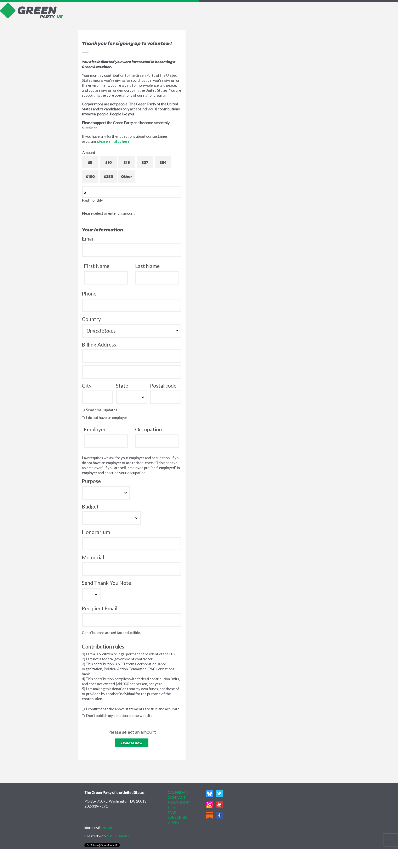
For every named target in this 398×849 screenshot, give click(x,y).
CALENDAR (178, 792)
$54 (163, 162)
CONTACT (177, 797)
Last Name (147, 266)
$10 (108, 162)
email (107, 827)
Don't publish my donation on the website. (120, 715)
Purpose (91, 481)
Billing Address (99, 344)
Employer (95, 429)
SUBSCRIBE (177, 817)
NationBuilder (117, 836)
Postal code (163, 385)
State (122, 385)
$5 (90, 162)
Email (88, 238)
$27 (145, 162)
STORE (174, 822)
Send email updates (102, 409)
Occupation (148, 429)
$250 (108, 176)
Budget (90, 506)
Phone (89, 293)
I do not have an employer (107, 417)
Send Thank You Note (106, 583)
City (87, 385)
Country (91, 319)
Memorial (93, 557)
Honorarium (96, 532)
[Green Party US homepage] (31, 10)
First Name (96, 266)
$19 (127, 162)
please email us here (113, 141)
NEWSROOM (179, 802)
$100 (90, 176)
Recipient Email (99, 608)
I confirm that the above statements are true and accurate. (134, 709)
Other (126, 176)
